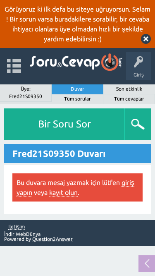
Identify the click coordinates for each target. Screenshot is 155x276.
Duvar (77, 88)
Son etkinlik (129, 88)
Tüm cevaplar (129, 98)
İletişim (16, 226)
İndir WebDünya (22, 234)
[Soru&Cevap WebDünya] (75, 62)
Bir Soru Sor (64, 124)
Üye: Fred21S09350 (25, 92)
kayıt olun (63, 192)
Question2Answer (52, 239)
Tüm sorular (77, 98)
